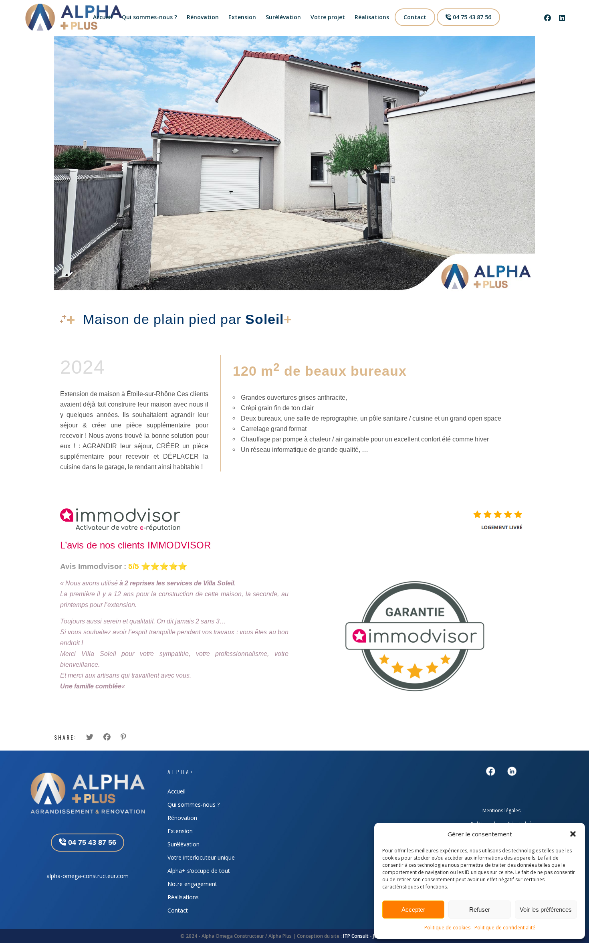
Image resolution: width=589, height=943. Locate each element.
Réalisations (372, 17)
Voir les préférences (546, 909)
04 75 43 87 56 (471, 17)
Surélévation (283, 17)
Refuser (479, 909)
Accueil (102, 17)
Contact (414, 17)
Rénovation (203, 17)
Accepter (413, 909)
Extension (242, 17)
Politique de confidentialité (504, 927)
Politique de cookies (447, 927)
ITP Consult (356, 936)
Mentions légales (501, 810)
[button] (573, 834)
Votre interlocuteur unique (201, 857)
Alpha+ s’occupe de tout (198, 870)
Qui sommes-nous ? (149, 17)
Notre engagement (192, 884)
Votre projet (328, 17)
